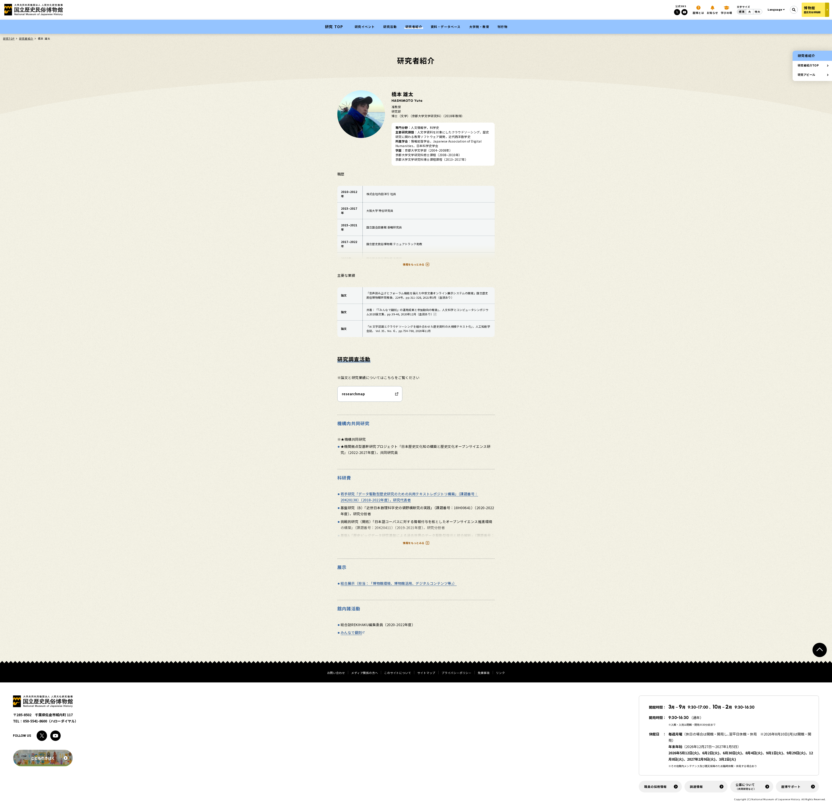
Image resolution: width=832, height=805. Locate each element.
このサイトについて (397, 672)
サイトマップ (426, 672)
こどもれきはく (43, 758)
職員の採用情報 (655, 786)
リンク (500, 672)
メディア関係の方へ (364, 672)
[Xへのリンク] (677, 12)
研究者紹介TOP (808, 65)
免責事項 (484, 672)
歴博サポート (791, 786)
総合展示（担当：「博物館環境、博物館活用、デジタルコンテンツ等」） (399, 583)
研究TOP (9, 38)
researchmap (353, 394)
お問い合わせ (336, 672)
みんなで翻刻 (351, 632)
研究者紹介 (26, 38)
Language (775, 9)
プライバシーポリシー (456, 672)
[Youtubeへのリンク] (684, 12)
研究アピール (806, 75)
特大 (757, 11)
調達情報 (696, 786)
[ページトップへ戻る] (819, 650)
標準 (741, 11)
